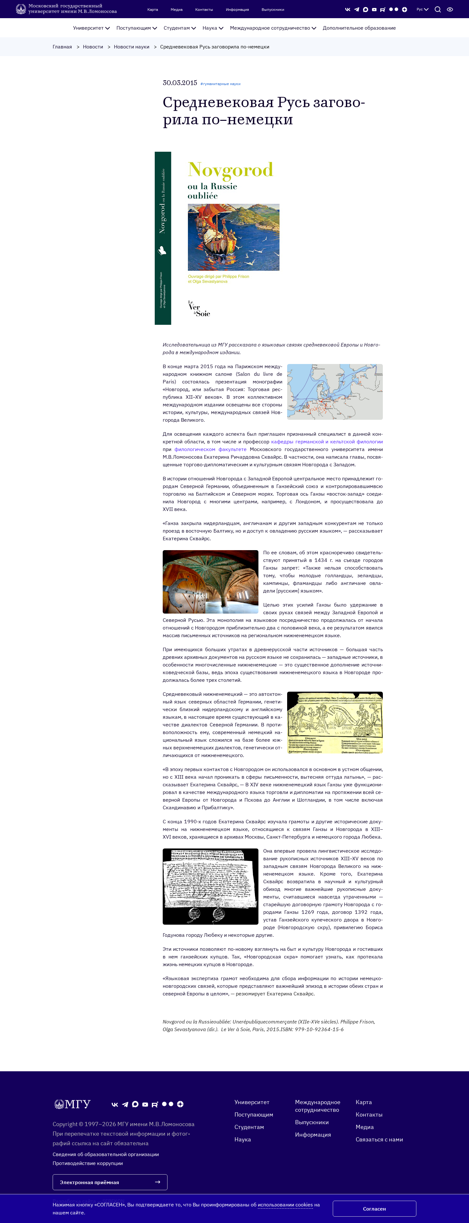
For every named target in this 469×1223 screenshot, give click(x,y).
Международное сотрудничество (270, 28)
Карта (152, 9)
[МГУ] (67, 8)
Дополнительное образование (359, 28)
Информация (237, 9)
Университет (88, 28)
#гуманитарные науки (220, 83)
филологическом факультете (211, 449)
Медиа (176, 9)
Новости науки (131, 46)
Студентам (177, 28)
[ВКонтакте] (347, 9)
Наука (210, 28)
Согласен (374, 1208)
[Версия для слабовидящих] (450, 9)
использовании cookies (285, 1204)
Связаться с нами (379, 1139)
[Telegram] (356, 9)
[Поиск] (438, 9)
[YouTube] (374, 9)
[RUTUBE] (382, 9)
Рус (420, 9)
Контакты (204, 9)
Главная (62, 46)
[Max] (365, 9)
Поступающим (133, 28)
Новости (93, 46)
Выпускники (273, 9)
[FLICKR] (393, 9)
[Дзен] (404, 9)
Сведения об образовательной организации (106, 1154)
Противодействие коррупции (88, 1163)
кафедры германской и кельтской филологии (327, 441)
